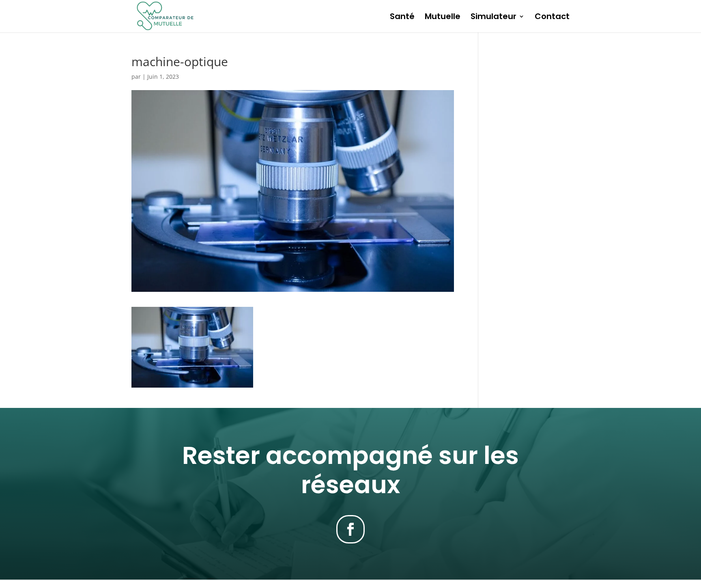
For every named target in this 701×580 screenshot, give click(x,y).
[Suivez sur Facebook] (350, 529)
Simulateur (493, 17)
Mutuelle (442, 17)
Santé (402, 17)
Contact (552, 17)
